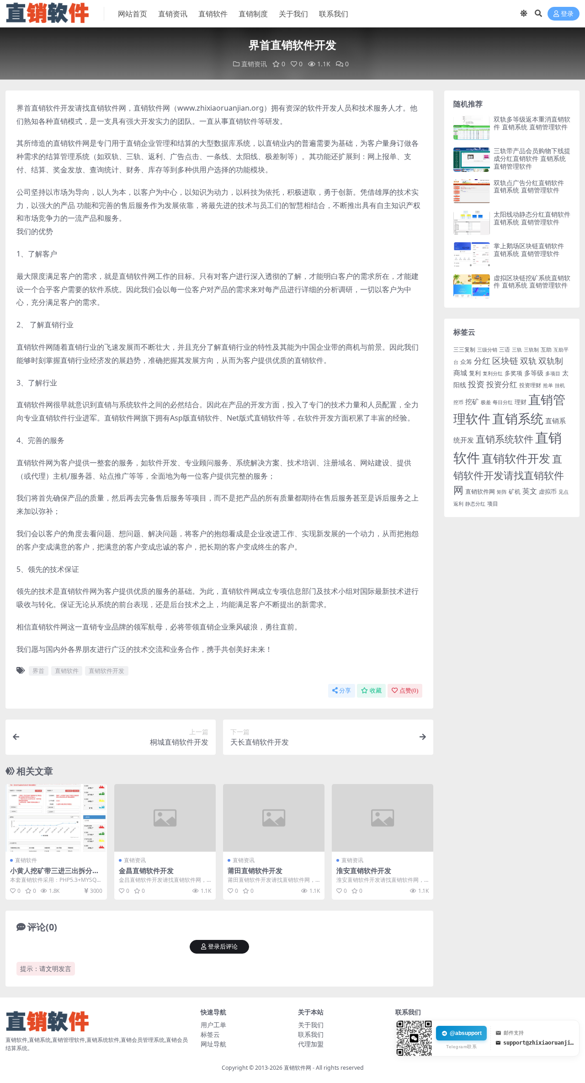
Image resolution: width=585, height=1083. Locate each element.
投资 (476, 384)
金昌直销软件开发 (146, 870)
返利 (458, 503)
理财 (520, 402)
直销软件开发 (106, 671)
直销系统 (517, 418)
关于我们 (293, 14)
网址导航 (213, 1044)
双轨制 (550, 360)
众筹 (466, 361)
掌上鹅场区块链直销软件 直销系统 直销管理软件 (529, 249)
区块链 (505, 360)
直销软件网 (480, 491)
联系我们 (333, 14)
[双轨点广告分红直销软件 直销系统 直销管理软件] (471, 191)
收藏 (376, 690)
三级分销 (487, 350)
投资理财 (530, 385)
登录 (567, 14)
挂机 (560, 385)
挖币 (458, 402)
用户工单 (213, 1024)
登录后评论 (223, 946)
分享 (345, 690)
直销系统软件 (504, 438)
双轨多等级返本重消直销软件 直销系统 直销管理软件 (532, 123)
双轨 (528, 360)
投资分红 (501, 384)
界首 (38, 671)
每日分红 (503, 402)
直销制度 (253, 14)
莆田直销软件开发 (255, 870)
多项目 (552, 373)
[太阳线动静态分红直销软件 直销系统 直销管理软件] (471, 223)
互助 (546, 349)
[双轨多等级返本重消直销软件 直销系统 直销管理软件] (471, 128)
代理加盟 (311, 1044)
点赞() (408, 690)
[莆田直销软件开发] (273, 818)
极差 (486, 402)
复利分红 (493, 373)
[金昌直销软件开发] (165, 818)
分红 (482, 360)
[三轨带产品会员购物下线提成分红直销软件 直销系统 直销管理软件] (471, 159)
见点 (563, 492)
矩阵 (502, 492)
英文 (529, 491)
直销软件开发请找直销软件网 (508, 474)
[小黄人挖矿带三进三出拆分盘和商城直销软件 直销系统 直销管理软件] (56, 818)
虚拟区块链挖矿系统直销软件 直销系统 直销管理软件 (532, 281)
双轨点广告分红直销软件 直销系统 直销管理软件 (529, 186)
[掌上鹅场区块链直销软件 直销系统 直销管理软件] (471, 254)
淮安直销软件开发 (363, 870)
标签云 (210, 1034)
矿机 (515, 491)
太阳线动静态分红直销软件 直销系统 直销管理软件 (532, 218)
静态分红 (475, 503)
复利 (475, 373)
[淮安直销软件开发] (382, 818)
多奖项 (513, 373)
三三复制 (464, 349)
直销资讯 (172, 14)
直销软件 (213, 14)
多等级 (533, 372)
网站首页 (132, 14)
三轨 (517, 350)
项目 (492, 503)
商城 (460, 373)
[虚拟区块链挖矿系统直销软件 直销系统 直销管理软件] (471, 286)
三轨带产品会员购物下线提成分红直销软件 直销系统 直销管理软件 (532, 158)
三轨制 (531, 350)
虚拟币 (548, 491)
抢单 (548, 385)
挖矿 (472, 401)
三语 (504, 349)
